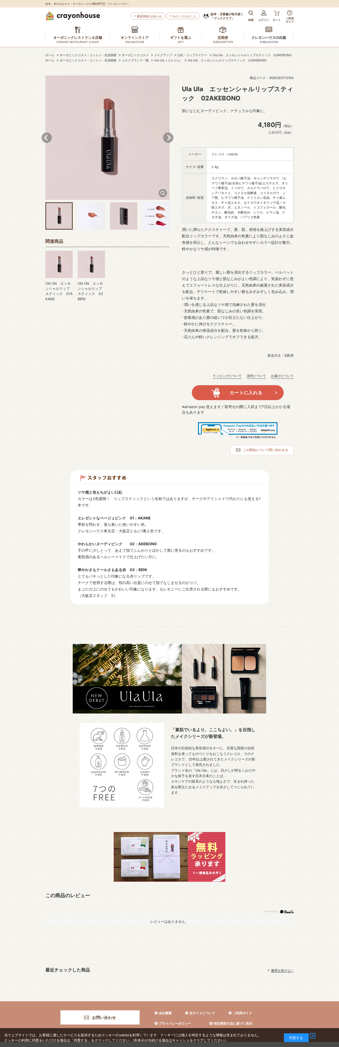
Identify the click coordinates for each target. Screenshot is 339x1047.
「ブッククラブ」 (227, 16)
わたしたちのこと (184, 16)
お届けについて (282, 376)
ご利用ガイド (242, 1013)
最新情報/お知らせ (149, 16)
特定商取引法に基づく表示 (233, 1023)
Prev (46, 137)
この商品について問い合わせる (265, 450)
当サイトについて (202, 1013)
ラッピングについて (227, 376)
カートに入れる (246, 392)
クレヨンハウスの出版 (268, 37)
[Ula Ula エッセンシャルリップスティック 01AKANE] (59, 264)
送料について (256, 376)
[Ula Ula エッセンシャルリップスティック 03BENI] (91, 264)
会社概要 (165, 1013)
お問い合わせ (104, 1017)
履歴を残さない (282, 970)
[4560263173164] (59, 216)
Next (168, 137)
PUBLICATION (269, 42)
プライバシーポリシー (175, 1023)
